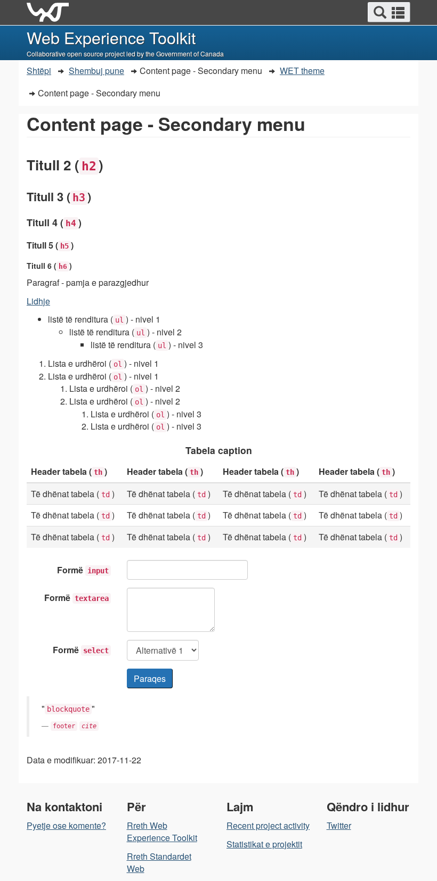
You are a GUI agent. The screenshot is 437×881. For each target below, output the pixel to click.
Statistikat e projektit (264, 844)
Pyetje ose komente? (66, 825)
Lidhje (38, 301)
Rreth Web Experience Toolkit (162, 831)
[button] (389, 12)
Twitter (339, 825)
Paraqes (150, 678)
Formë (83, 570)
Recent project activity (268, 825)
